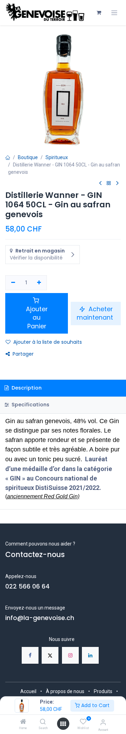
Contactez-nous (35, 555)
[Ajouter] (39, 283)
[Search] (43, 722)
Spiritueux (57, 157)
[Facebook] (30, 655)
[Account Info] (103, 722)
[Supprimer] (13, 283)
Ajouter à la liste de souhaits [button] (47, 342)
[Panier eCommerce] (98, 12)
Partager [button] (23, 353)
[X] (50, 655)
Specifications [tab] (29, 404)
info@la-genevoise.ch (39, 618)
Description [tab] (26, 387)
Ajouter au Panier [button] (37, 317)
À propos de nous (65, 691)
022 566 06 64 (27, 586)
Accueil (28, 691)
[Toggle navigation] (114, 12)
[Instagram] (70, 655)
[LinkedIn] (90, 655)
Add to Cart (95, 705)
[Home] (23, 722)
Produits (103, 691)
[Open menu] (63, 724)
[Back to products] (109, 183)
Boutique (28, 157)
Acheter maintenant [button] (96, 313)
